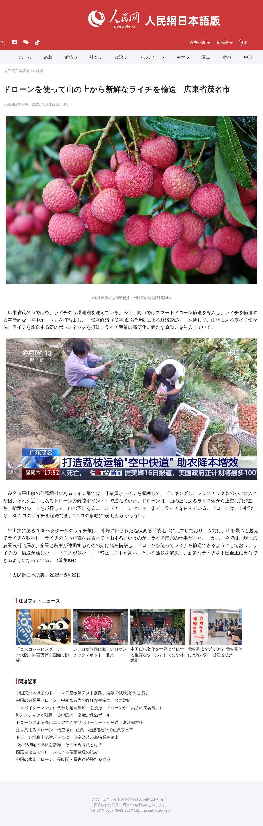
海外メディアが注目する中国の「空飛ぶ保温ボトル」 (65, 715)
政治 (119, 57)
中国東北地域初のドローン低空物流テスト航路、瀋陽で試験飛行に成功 (81, 693)
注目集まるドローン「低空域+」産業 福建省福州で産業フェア (74, 730)
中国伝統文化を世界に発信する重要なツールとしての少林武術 (157, 654)
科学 (181, 57)
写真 (206, 57)
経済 (69, 57)
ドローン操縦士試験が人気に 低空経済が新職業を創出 (67, 737)
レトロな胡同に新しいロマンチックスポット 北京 (100, 652)
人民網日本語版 (17, 70)
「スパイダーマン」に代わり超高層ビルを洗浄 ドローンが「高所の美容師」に (90, 707)
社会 (94, 57)
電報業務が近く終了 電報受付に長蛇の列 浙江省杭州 (215, 652)
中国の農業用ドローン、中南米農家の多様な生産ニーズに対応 (73, 700)
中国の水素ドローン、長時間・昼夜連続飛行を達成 (63, 759)
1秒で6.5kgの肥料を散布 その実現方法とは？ (59, 744)
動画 (227, 57)
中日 (248, 57)
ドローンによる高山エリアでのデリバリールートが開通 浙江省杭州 (79, 722)
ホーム (25, 57)
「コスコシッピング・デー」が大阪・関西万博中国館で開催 (42, 654)
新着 (48, 57)
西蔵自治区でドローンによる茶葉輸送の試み (57, 752)
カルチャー (150, 57)
